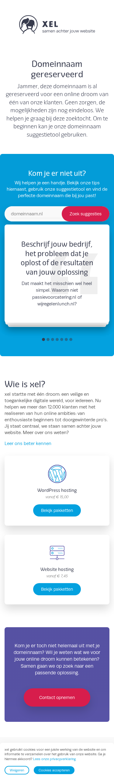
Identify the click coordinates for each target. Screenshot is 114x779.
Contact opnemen (57, 697)
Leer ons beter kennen (28, 443)
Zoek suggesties (86, 213)
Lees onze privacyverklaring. (54, 759)
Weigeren (17, 770)
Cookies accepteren (54, 770)
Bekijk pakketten (57, 510)
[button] (43, 339)
